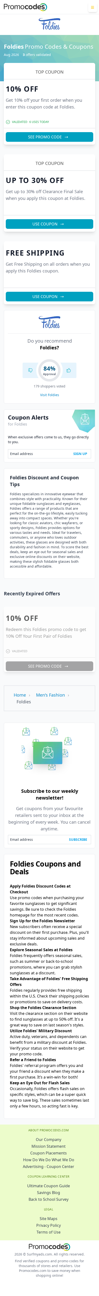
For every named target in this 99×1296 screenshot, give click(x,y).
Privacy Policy (48, 1225)
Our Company (48, 1139)
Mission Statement (48, 1146)
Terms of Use (49, 1232)
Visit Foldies (49, 395)
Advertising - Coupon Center (48, 1166)
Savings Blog (48, 1192)
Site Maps (48, 1218)
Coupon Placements (48, 1153)
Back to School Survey (48, 1199)
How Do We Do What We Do (48, 1159)
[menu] (92, 7)
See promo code (45, 137)
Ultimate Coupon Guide (48, 1185)
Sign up (80, 453)
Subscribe (78, 839)
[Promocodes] (25, 7)
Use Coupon (44, 224)
